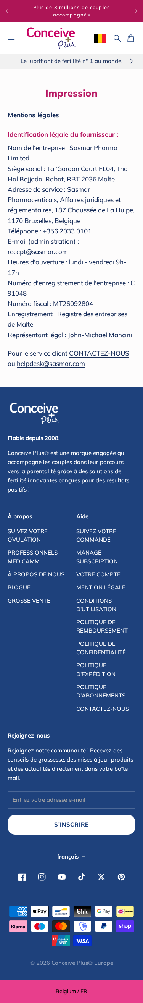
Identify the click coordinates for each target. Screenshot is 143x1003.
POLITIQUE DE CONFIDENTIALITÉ (101, 648)
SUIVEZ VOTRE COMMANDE (96, 535)
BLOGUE (19, 587)
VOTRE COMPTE (98, 574)
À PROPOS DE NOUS (36, 574)
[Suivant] (136, 11)
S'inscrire (71, 824)
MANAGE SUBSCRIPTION (97, 557)
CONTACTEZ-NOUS (99, 353)
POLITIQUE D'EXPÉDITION (96, 669)
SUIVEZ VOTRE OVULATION (28, 535)
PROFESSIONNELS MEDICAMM (33, 557)
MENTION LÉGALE (100, 587)
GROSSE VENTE (29, 600)
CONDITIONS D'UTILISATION (96, 605)
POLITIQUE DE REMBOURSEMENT (102, 626)
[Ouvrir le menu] (11, 38)
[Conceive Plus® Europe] (51, 38)
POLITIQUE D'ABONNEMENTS (100, 691)
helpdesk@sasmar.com (51, 363)
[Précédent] (7, 11)
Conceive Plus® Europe (82, 962)
